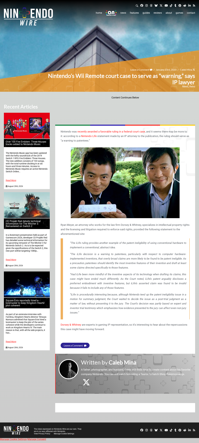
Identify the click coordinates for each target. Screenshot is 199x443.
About (169, 12)
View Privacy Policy (42, 434)
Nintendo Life (89, 136)
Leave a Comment (140, 69)
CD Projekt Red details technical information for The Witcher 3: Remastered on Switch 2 (23, 224)
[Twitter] (161, 5)
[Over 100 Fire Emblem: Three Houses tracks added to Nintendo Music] (27, 137)
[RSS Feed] (194, 5)
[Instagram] (146, 5)
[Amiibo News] (111, 13)
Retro (192, 86)
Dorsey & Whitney (71, 324)
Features (134, 12)
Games (179, 12)
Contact (191, 12)
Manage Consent (36, 439)
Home (99, 12)
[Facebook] (141, 5)
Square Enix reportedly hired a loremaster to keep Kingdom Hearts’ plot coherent (25, 303)
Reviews (158, 12)
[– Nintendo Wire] (28, 18)
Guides (146, 12)
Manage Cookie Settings (64, 434)
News (123, 12)
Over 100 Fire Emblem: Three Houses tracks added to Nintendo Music (26, 143)
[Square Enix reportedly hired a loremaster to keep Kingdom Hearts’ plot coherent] (27, 296)
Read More (11, 180)
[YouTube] (166, 5)
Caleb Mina (186, 69)
